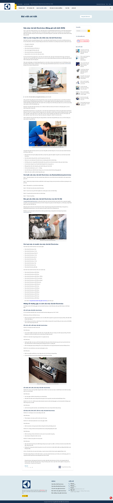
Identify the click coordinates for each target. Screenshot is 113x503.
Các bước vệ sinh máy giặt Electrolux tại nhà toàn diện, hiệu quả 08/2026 (84, 51)
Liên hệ (74, 8)
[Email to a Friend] (29, 467)
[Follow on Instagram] (23, 496)
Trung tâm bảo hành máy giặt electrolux (38, 300)
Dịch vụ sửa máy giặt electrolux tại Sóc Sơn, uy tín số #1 (84, 82)
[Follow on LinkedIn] (27, 496)
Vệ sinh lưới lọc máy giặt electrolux (37, 97)
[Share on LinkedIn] (32, 467)
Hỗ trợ (110, 4)
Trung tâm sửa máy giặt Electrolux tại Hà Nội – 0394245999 (85, 77)
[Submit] (89, 31)
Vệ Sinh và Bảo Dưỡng (56, 8)
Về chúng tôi (30, 8)
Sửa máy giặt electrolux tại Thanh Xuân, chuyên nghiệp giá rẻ (85, 104)
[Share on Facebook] (25, 467)
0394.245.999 (19, 4)
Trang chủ (22, 8)
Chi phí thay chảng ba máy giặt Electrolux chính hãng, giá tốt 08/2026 (84, 71)
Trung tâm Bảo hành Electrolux (30, 201)
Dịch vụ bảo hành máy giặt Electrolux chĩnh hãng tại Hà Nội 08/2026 (84, 64)
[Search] (110, 8)
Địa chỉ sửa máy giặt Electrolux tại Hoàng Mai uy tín (84, 98)
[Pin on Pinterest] (30, 467)
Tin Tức (67, 8)
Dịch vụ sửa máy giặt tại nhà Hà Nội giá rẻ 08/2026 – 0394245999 (85, 58)
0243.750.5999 (26, 4)
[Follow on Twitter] (25, 496)
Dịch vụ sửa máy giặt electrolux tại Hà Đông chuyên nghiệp (85, 93)
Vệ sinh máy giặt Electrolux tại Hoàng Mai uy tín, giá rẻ (84, 88)
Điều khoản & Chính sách (101, 4)
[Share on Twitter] (27, 467)
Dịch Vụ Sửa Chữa (42, 8)
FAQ (107, 4)
